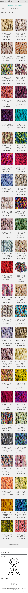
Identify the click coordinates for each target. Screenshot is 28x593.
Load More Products (14, 544)
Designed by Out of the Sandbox (19, 588)
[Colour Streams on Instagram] (16, 584)
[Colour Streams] (11, 1)
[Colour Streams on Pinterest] (14, 584)
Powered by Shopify (14, 589)
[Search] (22, 1)
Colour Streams (8, 588)
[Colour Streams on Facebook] (11, 584)
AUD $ (17, 1)
